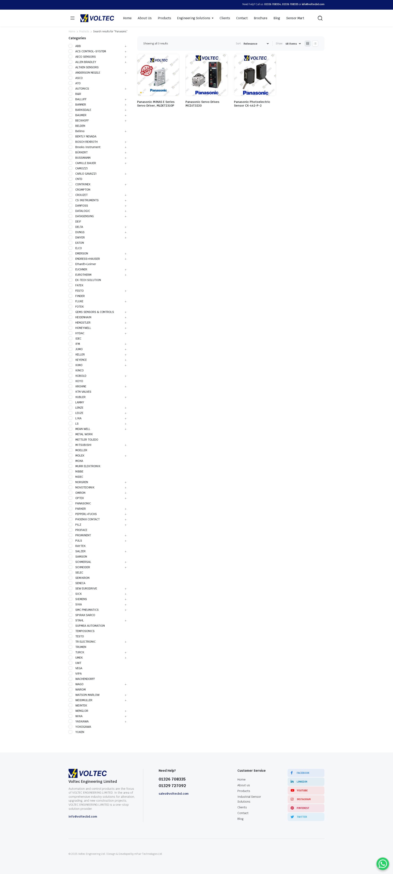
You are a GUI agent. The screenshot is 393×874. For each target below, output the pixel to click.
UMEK (79, 657)
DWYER (80, 237)
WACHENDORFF (85, 679)
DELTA (79, 227)
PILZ (78, 524)
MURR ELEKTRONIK (87, 466)
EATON (79, 243)
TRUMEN (80, 647)
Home (127, 18)
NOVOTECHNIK (84, 487)
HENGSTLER (82, 322)
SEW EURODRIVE (86, 588)
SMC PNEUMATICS (87, 610)
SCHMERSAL (83, 562)
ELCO (78, 248)
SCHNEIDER (82, 567)
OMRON (80, 493)
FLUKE (79, 301)
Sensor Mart (295, 18)
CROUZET (81, 195)
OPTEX (79, 498)
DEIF (78, 221)
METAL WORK (84, 434)
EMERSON (81, 253)
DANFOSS (81, 205)
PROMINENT (83, 535)
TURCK (79, 652)
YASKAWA (82, 721)
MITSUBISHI (83, 445)
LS (77, 423)
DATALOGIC (82, 211)
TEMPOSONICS (85, 631)
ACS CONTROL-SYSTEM (90, 51)
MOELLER (81, 450)
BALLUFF (81, 99)
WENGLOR (81, 711)
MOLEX (79, 455)
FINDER (80, 296)
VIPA (78, 673)
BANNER (80, 104)
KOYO (79, 381)
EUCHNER (81, 269)
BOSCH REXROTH (86, 142)
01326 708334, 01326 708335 (281, 4)
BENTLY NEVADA (85, 136)
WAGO (79, 684)
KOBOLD (80, 376)
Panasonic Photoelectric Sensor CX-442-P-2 (252, 103)
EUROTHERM (83, 275)
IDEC (78, 338)
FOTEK (79, 306)
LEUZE (79, 413)
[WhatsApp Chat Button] (383, 864)
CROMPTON (82, 189)
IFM (77, 344)
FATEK (79, 285)
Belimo (80, 131)
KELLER (80, 354)
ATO (78, 83)
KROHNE (80, 386)
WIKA (78, 716)
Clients (225, 18)
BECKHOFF (82, 120)
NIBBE (79, 471)
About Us (145, 18)
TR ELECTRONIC (85, 641)
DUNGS (80, 232)
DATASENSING (84, 216)
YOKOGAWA (83, 727)
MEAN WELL (82, 429)
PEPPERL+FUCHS (86, 514)
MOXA (79, 461)
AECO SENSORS (85, 56)
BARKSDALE (83, 110)
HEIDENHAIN (83, 317)
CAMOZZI (81, 168)
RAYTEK (80, 546)
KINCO (79, 370)
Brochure (260, 18)
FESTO (79, 290)
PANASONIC (83, 503)
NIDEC (79, 477)
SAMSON (81, 556)
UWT (78, 663)
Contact (242, 18)
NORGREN (81, 482)
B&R (78, 94)
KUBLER (80, 397)
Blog (276, 18)
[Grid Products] (308, 43)
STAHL (79, 620)
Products (164, 18)
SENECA (80, 583)
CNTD (78, 179)
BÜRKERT (81, 152)
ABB (78, 46)
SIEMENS (81, 599)
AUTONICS (82, 88)
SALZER (80, 551)
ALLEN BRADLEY (85, 62)
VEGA (78, 668)
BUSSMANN (82, 158)
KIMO (78, 365)
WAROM (80, 689)
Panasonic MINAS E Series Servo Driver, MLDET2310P (156, 103)
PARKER (80, 509)
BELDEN (80, 126)
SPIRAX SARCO (85, 615)
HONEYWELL (83, 328)
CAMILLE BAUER (85, 163)
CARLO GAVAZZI (86, 173)
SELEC (79, 572)
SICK (78, 594)
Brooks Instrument (88, 147)
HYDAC (79, 333)
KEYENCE (81, 360)
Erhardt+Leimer (85, 264)
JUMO (79, 349)
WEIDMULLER (83, 700)
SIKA (78, 604)
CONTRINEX (82, 184)
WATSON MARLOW (87, 695)
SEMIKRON (82, 578)
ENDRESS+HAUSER (87, 259)
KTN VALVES (83, 392)
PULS (78, 540)
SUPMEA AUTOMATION (90, 626)
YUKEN (79, 732)
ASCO (79, 78)
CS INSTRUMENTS (87, 200)
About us (243, 785)
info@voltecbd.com (313, 4)
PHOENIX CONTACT (87, 519)
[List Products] (315, 43)
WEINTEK (81, 705)
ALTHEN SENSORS (87, 67)
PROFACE (81, 530)
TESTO (79, 636)
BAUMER (80, 115)
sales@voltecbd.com (174, 793)
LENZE (79, 407)
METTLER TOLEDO (86, 439)
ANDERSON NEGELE (87, 72)
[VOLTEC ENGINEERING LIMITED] (97, 18)
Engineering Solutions (193, 18)
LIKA (78, 418)
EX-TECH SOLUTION (88, 280)
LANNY (79, 402)
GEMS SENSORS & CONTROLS (94, 312)
